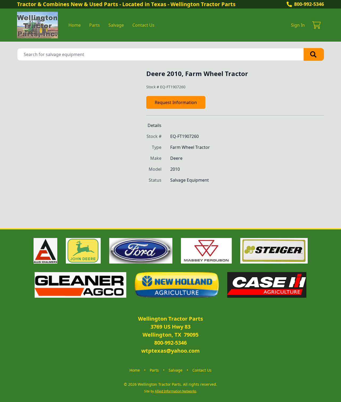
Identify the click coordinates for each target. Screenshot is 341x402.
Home (74, 25)
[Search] (314, 54)
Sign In (298, 25)
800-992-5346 (309, 4)
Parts (94, 25)
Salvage (116, 25)
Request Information (176, 102)
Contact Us (143, 25)
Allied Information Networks (175, 391)
